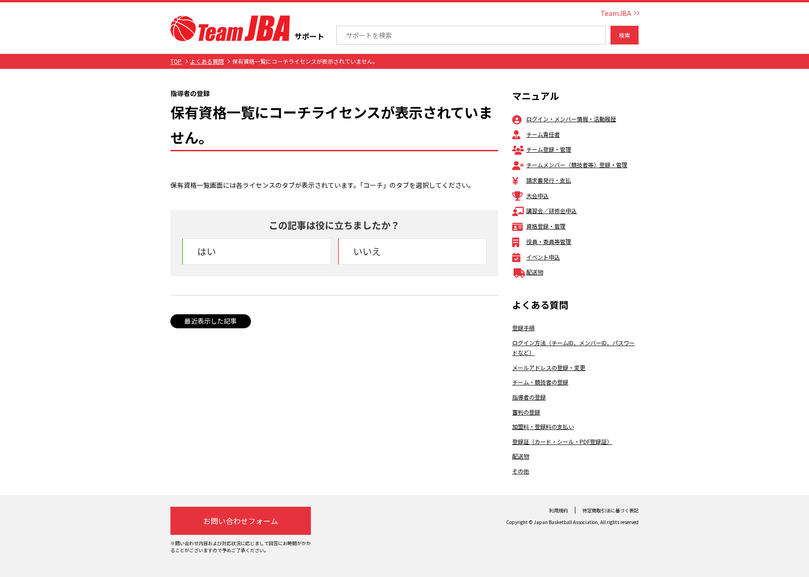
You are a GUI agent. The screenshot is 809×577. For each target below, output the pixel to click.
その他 (520, 471)
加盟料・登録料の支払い (543, 426)
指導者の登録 (529, 397)
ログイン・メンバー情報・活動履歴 (571, 119)
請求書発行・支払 (548, 180)
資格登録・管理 (546, 226)
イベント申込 (543, 257)
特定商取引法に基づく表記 (610, 510)
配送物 (534, 272)
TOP (176, 61)
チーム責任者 (543, 134)
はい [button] (206, 251)
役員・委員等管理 (548, 241)
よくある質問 (207, 61)
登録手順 (523, 328)
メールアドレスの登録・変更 (548, 367)
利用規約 (558, 510)
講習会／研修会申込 (551, 211)
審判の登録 (526, 412)
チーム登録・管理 (548, 149)
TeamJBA (616, 13)
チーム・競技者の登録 (540, 382)
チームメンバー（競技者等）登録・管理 (576, 165)
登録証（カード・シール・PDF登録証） (562, 441)
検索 (624, 35)
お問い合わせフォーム (240, 520)
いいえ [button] (367, 251)
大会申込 (537, 196)
